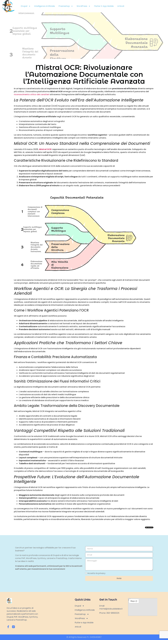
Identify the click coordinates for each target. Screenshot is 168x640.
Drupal (24, 6)
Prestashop (64, 6)
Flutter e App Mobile (104, 6)
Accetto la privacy (96, 573)
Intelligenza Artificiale (44, 6)
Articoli (120, 6)
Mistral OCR (45, 149)
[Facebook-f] (8, 626)
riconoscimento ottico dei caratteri (31, 94)
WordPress (82, 6)
